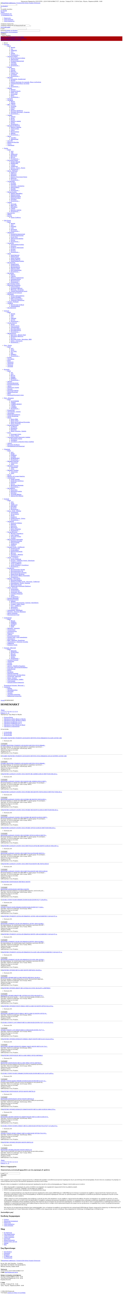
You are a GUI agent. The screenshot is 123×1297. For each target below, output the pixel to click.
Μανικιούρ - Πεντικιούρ (17, 289)
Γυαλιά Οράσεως (15, 286)
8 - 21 (7, 713)
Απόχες (13, 130)
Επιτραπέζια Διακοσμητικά (18, 234)
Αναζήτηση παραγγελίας (7, 25)
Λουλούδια (14, 64)
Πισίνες (9, 143)
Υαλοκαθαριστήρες (12, 690)
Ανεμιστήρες (10, 413)
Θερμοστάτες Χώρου (16, 438)
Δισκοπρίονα (14, 607)
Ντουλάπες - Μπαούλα (17, 554)
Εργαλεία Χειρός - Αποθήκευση (16, 547)
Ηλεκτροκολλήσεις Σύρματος (19, 572)
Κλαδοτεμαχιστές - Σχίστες (18, 518)
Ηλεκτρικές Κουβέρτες (13, 444)
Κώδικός (3, 30)
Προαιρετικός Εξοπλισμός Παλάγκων (21, 586)
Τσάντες (13, 68)
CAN (12, 228)
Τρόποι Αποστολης (9, 1237)
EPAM (12, 453)
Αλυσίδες (10, 693)
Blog (5, 1244)
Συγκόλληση (10, 568)
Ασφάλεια (10, 303)
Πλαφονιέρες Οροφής (13, 387)
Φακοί (9, 393)
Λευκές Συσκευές (12, 323)
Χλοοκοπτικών (11, 629)
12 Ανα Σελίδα (8, 732)
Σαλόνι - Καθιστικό (12, 171)
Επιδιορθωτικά (11, 669)
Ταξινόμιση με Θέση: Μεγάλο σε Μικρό (15, 720)
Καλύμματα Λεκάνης (16, 491)
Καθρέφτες (14, 174)
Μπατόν (13, 101)
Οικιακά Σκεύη (15, 264)
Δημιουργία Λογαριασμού (11, 1221)
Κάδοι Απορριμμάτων (16, 298)
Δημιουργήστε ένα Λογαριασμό (9, 32)
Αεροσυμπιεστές (15, 590)
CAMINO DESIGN (16, 404)
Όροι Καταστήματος (9, 1234)
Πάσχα (9, 136)
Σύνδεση (3, 27)
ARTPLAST (14, 154)
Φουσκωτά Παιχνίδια (13, 142)
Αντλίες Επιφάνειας (16, 559)
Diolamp (13, 377)
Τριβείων (9, 634)
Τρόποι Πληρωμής (9, 1235)
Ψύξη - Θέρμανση (9, 398)
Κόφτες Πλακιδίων (16, 529)
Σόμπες (9, 417)
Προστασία (10, 691)
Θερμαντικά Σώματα (12, 425)
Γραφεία (13, 208)
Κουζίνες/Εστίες (15, 326)
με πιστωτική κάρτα (13, 38)
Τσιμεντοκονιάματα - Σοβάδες (15, 679)
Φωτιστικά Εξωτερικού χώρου (15, 395)
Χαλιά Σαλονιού (15, 255)
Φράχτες (13, 274)
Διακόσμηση (10, 232)
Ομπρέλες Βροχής (15, 91)
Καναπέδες (14, 175)
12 (13, 711)
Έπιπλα (6, 148)
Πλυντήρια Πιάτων (16, 329)
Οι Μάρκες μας (8, 1256)
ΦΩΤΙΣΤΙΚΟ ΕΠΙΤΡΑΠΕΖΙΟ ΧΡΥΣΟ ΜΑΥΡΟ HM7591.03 (17, 1099)
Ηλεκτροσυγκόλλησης (13, 636)
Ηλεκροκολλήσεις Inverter (18, 569)
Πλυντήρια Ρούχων (16, 330)
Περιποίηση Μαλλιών (16, 288)
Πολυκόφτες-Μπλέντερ (17, 336)
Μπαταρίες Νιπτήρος (12, 470)
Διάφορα (9, 88)
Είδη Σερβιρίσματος (16, 270)
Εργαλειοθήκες (15, 550)
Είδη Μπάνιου (11, 488)
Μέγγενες (13, 553)
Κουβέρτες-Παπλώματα (17, 247)
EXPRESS (14, 455)
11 (12, 711)
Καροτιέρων (10, 632)
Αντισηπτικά (14, 94)
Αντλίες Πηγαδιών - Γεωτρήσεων (20, 565)
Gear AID (10, 140)
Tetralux (13, 657)
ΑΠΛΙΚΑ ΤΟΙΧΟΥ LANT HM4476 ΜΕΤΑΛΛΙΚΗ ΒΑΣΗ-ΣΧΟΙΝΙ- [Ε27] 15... (23, 1030)
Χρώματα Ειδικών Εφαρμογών (15, 682)
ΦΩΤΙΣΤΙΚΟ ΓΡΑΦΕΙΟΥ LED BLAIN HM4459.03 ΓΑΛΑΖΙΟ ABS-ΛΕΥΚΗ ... (23, 959)
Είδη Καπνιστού (11, 307)
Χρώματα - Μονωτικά (10, 648)
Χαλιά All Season (15, 258)
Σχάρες (12, 109)
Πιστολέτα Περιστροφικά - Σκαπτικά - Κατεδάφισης (24, 602)
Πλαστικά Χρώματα (12, 673)
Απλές (12, 464)
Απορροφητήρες (15, 327)
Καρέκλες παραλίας (16, 127)
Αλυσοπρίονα (14, 512)
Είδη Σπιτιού (7, 220)
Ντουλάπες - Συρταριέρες (17, 186)
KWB (12, 626)
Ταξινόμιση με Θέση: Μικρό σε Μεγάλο (15, 719)
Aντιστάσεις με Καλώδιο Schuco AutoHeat (22, 441)
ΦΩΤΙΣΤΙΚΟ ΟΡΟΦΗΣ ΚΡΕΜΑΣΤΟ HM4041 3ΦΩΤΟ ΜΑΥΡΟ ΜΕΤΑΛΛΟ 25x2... (24, 1046)
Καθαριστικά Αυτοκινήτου (14, 696)
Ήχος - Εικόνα (8, 345)
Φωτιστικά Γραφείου (12, 390)
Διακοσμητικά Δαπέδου (17, 238)
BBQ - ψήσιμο (11, 104)
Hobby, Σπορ (14, 92)
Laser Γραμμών (15, 535)
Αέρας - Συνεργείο (12, 587)
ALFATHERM (15, 401)
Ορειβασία (10, 100)
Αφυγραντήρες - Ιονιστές (14, 411)
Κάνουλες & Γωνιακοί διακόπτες (16, 476)
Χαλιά (9, 253)
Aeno (12, 315)
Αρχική (3, 700)
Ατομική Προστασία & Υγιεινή (19, 291)
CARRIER (14, 407)
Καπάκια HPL (14, 163)
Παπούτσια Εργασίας (16, 541)
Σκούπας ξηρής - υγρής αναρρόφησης (17, 637)
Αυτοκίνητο (7, 687)
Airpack (13, 53)
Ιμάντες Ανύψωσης (12, 613)
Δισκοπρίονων (11, 639)
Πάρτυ (12, 95)
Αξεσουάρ (13, 106)
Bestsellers (7, 1254)
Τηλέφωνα (10, 365)
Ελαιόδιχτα (14, 517)
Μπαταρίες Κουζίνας (12, 461)
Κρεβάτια (13, 183)
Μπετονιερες (14, 527)
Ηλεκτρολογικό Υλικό (13, 614)
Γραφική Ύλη (14, 73)
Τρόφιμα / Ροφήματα (12, 301)
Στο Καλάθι (4, 10)
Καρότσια (13, 524)
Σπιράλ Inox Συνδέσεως (17, 481)
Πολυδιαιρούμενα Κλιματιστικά (16, 446)
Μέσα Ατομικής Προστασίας (15, 539)
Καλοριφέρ (14, 429)
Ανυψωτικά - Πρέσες (16, 592)
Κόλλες (9, 670)
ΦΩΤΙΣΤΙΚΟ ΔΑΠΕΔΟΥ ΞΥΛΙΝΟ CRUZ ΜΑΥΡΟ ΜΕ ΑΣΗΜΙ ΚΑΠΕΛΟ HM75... (24, 781)
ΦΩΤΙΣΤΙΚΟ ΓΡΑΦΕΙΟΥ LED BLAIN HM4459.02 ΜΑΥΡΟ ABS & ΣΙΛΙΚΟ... (22, 941)
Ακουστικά (10, 363)
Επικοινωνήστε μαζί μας (10, 1241)
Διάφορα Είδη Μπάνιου (17, 496)
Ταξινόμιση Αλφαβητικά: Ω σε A (13, 723)
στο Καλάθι (4, 743)
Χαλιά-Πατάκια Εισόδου (17, 244)
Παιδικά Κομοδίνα (16, 196)
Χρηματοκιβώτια (15, 306)
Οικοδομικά (10, 521)
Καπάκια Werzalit (15, 162)
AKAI (12, 350)
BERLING (14, 651)
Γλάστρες (13, 276)
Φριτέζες (13, 338)
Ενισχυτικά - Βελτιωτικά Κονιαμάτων (17, 667)
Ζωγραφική (14, 74)
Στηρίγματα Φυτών (16, 279)
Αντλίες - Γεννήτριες (12, 557)
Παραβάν (13, 189)
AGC (12, 52)
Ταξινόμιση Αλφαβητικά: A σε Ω (13, 722)
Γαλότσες (13, 545)
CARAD (13, 405)
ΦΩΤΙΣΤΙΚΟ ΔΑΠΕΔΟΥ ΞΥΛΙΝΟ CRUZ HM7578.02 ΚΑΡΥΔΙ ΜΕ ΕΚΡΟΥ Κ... (23, 853)
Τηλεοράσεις (10, 359)
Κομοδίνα (13, 184)
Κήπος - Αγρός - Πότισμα (14, 511)
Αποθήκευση (14, 166)
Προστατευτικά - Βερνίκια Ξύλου (16, 675)
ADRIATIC (14, 50)
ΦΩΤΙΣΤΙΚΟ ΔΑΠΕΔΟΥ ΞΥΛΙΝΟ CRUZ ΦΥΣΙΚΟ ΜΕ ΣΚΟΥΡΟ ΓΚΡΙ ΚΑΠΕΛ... (24, 799)
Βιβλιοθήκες (14, 207)
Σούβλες (13, 107)
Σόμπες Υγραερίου (16, 423)
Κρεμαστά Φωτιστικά (13, 384)
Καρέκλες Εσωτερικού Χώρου (19, 177)
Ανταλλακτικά (11, 478)
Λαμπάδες (13, 137)
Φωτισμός (6, 369)
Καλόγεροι (13, 178)
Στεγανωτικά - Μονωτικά (14, 676)
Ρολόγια (13, 240)
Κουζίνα (9, 216)
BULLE (13, 157)
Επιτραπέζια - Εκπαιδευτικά (18, 79)
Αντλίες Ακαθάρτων (16, 563)
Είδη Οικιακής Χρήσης (13, 283)
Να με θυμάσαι (6, 35)
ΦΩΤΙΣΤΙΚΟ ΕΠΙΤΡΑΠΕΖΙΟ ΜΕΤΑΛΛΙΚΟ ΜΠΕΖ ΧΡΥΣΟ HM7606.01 (21, 1063)
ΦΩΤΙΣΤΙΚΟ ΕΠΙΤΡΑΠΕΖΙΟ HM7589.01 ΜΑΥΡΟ (15, 889)
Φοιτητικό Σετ (11, 213)
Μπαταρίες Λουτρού (12, 465)
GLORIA (13, 456)
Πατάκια (9, 688)
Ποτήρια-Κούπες (15, 265)
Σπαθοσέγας (10, 643)
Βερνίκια (9, 664)
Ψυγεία (13, 324)
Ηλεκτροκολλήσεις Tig (17, 571)
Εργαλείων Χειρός (12, 645)
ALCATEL (14, 351)
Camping (9, 115)
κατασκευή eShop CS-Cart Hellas (16, 1292)
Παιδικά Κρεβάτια (15, 198)
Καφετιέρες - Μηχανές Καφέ (18, 335)
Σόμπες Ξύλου (14, 420)
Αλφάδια (13, 538)
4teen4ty (13, 47)
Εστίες (9, 432)
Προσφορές (7, 1253)
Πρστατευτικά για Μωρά (17, 304)
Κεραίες (9, 357)
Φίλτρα (9, 474)
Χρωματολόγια (8, 1257)
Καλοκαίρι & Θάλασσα (13, 125)
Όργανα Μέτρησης (12, 532)
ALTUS (13, 320)
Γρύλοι (12, 595)
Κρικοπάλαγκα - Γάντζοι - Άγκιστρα (20, 583)
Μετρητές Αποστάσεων (17, 533)
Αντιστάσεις (14, 440)
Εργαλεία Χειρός (15, 548)
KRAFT (13, 625)
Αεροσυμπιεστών (12, 631)
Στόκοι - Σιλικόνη (12, 678)
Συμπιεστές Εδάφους (16, 523)
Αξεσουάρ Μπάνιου (16, 494)
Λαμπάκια (13, 62)
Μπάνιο (9, 214)
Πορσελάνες (14, 490)
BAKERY (13, 226)
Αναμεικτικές (14, 462)
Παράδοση (11, 40)
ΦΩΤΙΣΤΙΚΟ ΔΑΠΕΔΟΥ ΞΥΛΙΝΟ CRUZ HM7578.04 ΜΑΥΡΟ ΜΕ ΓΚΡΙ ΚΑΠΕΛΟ (24, 871)
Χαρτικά (13, 70)
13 (15, 711)
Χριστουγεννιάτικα (12, 56)
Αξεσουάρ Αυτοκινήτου (13, 694)
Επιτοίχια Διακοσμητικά (17, 235)
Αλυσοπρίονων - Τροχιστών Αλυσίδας (17, 642)
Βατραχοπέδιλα (15, 131)
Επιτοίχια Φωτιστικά (12, 383)
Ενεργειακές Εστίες (16, 434)
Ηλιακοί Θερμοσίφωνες (13, 414)
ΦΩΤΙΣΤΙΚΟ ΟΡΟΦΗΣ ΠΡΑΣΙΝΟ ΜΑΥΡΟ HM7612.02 (16, 1149)
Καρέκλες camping (16, 121)
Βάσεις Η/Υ (14, 205)
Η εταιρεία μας (8, 1232)
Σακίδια (13, 122)
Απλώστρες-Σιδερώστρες (17, 300)
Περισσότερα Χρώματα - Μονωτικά (14, 685)
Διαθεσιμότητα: (5, 753)
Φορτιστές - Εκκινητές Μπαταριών (16, 611)
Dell (12, 353)
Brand (9, 46)
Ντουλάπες (14, 199)
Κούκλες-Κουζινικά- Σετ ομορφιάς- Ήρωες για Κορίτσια (26, 82)
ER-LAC (13, 654)
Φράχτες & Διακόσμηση (17, 277)
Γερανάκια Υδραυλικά (17, 593)
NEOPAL (13, 655)
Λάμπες (9, 386)
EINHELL (13, 354)
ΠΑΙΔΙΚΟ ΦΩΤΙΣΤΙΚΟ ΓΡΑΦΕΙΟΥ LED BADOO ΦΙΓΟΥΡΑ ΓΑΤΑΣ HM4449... (23, 745)
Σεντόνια (13, 249)
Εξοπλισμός (10, 294)
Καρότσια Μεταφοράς (16, 551)
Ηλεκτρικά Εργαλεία (12, 599)
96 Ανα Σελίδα (8, 735)
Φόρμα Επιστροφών (9, 1240)
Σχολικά (9, 67)
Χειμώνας (10, 98)
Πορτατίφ (9, 389)
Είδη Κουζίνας (11, 262)
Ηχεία (9, 360)
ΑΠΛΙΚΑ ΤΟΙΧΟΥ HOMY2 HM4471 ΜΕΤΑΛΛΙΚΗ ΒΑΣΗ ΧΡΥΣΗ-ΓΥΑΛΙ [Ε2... (24, 1133)
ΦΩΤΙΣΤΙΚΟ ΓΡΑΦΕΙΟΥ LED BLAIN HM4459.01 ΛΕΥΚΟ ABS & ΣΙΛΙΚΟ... (22, 923)
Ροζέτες (13, 484)
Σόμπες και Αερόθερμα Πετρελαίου (20, 422)
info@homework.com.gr (11, 1272)
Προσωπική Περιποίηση (13, 285)
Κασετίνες (13, 71)
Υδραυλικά (7, 449)
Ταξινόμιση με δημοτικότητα (11, 726)
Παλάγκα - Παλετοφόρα (13, 578)
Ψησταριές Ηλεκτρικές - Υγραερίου (20, 112)
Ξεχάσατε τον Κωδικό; (11, 30)
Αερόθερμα (14, 426)
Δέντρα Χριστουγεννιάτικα (18, 58)
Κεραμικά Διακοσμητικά (17, 61)
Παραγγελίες (7, 18)
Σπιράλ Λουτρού (15, 479)
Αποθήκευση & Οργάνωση (14, 292)
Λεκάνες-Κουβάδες (16, 297)
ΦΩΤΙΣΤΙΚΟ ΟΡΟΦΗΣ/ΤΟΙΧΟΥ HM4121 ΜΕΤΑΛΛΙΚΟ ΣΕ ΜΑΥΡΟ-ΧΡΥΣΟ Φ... (24, 1013)
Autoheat (13, 402)
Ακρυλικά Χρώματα (12, 660)
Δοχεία (12, 118)
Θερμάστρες (14, 428)
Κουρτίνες (13, 246)
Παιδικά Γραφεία (15, 195)
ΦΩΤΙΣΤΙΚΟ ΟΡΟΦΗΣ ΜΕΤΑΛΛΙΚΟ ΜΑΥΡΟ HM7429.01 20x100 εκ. (20, 977)
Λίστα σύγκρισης (8, 19)
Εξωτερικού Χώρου (12, 160)
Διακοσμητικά (14, 59)
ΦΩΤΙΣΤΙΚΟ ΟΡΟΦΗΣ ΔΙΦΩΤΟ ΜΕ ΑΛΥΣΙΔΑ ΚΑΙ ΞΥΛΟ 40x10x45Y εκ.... (22, 995)
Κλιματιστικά (11, 410)
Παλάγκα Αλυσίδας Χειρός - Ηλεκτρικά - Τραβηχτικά (25, 581)
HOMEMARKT (15, 458)
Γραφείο (9, 202)
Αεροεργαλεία (14, 589)
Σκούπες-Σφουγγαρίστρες (17, 295)
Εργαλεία (6, 499)
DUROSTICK (15, 652)
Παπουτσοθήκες (15, 187)
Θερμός (13, 119)
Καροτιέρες (14, 526)
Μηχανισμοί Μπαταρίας (17, 485)
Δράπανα (13, 601)
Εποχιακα (6, 44)
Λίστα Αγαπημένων (9, 21)
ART (12, 152)
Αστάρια (9, 663)
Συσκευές (6, 310)
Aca (12, 49)
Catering (13, 165)
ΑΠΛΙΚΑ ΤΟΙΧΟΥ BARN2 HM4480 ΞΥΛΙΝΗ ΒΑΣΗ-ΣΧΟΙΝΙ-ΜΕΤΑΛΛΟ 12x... (23, 1081)
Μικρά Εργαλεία (15, 280)
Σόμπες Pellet (14, 419)
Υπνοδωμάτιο (11, 181)
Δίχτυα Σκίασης (15, 514)
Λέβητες (9, 443)
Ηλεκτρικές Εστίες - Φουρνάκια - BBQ (21, 339)
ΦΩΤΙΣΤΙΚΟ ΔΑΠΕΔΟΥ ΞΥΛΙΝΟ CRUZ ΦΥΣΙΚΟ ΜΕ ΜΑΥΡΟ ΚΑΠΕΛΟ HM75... (24, 817)
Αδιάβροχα (14, 544)
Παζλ (12, 85)
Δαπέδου (9, 381)
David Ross (14, 229)
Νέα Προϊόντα (8, 1251)
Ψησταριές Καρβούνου (17, 110)
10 (10, 711)
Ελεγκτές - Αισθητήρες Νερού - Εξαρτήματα (22, 560)
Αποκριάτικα (10, 145)
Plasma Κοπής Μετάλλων (17, 574)
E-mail (2, 28)
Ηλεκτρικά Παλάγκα (16, 580)
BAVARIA (14, 506)
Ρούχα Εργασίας (15, 542)
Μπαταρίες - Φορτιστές (13, 628)
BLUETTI (13, 508)
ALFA (12, 503)
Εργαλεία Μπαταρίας (13, 598)
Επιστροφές (7, 1238)
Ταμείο (2, 12)
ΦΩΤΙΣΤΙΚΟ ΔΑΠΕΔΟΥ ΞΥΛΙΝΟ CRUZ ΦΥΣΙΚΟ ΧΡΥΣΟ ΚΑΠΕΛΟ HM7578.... (24, 835)
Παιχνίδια (10, 77)
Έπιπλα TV (14, 172)
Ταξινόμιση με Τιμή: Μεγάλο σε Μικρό (14, 725)
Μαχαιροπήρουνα (15, 267)
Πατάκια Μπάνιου (15, 259)
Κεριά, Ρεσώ (14, 237)
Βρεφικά (13, 80)
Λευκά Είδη (10, 243)
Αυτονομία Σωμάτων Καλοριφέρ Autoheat (18, 437)
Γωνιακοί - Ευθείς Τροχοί (17, 604)
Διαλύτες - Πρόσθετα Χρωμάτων (16, 666)
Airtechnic (13, 318)
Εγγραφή (7, 27)
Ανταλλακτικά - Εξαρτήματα (14, 610)
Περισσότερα (15, 55)
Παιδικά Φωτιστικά (12, 392)
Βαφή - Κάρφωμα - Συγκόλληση (16, 640)
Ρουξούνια (13, 482)
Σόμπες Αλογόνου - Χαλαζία (18, 431)
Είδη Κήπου (10, 273)
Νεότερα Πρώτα (8, 717)
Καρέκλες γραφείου (16, 210)
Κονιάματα (10, 672)
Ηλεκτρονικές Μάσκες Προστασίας (20, 575)
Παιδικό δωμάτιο (12, 192)
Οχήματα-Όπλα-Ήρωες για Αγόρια (20, 83)
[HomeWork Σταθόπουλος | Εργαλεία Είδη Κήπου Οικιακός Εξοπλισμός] (20, 3)
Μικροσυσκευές (11, 333)
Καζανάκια (13, 493)
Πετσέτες (13, 250)
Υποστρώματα (11, 681)
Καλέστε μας (12, 37)
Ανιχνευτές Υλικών (16, 536)
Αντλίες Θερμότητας (12, 416)
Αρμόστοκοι (10, 661)
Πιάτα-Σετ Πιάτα (15, 268)
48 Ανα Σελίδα (8, 733)
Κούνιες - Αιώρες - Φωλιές (18, 168)
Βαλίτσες (13, 89)
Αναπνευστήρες (15, 128)
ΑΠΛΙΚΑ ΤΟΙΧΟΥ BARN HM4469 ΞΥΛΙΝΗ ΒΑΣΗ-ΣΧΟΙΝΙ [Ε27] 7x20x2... (22, 907)
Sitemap (6, 1243)
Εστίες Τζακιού (15, 435)
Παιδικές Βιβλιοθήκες (17, 193)
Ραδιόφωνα (10, 362)
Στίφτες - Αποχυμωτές (17, 341)
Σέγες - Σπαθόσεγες (16, 605)
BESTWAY (14, 155)
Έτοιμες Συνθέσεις (16, 217)
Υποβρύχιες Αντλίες (16, 562)
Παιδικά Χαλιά (15, 256)
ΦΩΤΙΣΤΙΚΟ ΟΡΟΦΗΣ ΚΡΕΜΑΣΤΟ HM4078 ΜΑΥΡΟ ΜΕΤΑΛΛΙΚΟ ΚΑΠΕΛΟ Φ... (25, 1117)
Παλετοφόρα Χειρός (16, 584)
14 (17, 711)
